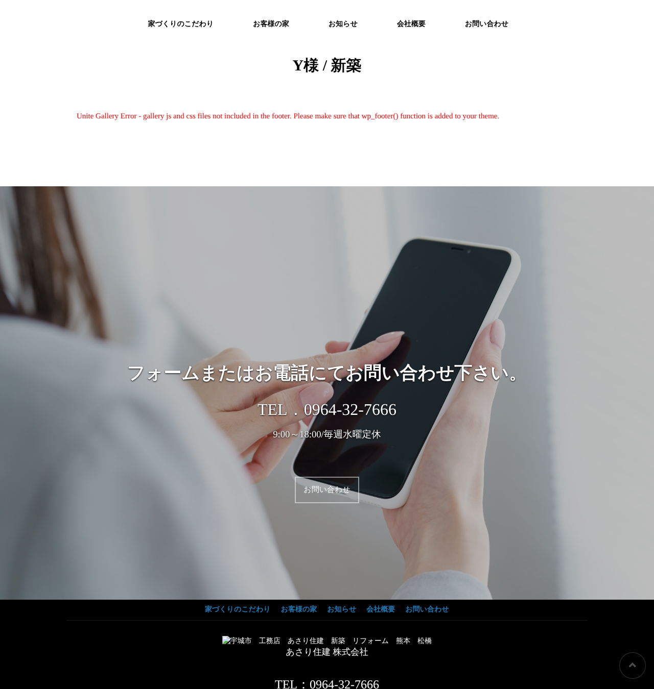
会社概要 (411, 24)
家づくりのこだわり (181, 24)
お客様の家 (271, 24)
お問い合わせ (486, 24)
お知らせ (343, 24)
